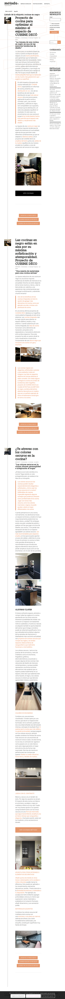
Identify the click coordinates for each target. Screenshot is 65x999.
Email (51, 17)
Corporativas (53, 56)
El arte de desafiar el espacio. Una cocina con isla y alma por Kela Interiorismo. (55, 126)
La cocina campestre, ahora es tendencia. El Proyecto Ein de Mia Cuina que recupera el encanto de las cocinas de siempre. (55, 94)
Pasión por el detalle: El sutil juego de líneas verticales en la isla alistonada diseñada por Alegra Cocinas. (55, 107)
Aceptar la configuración (18, 996)
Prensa (52, 59)
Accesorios (53, 52)
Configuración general (48, 996)
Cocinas (31, 37)
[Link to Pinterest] (10, 19)
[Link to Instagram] (4, 19)
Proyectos (36, 37)
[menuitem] (6, 4)
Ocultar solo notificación (33, 996)
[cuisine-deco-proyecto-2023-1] (7, 242)
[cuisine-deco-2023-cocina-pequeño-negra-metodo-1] (7, 20)
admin (16, 39)
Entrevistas (53, 58)
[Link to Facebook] (7, 19)
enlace (52, 29)
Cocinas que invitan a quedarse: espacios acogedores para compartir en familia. (55, 117)
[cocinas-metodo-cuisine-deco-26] (7, 451)
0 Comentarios (24, 37)
